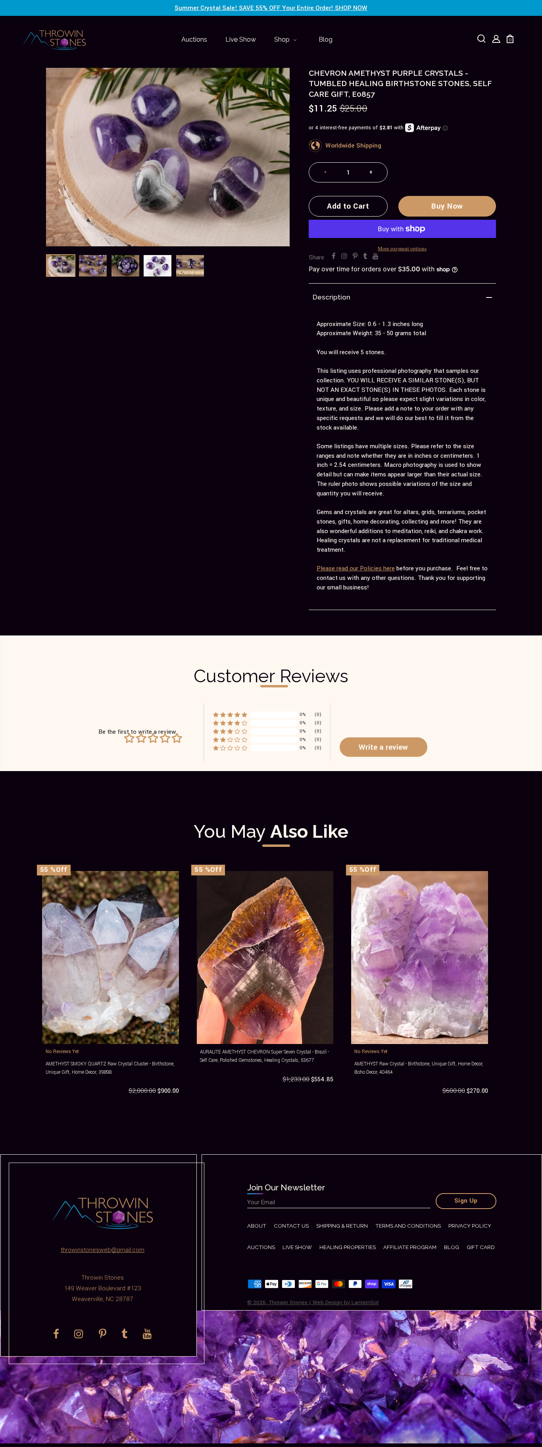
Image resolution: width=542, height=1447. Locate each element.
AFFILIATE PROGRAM (409, 1247)
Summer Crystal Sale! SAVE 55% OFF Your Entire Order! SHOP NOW (271, 8)
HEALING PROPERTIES (347, 1247)
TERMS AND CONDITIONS (408, 1226)
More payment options (402, 248)
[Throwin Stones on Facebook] (334, 256)
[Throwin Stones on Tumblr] (365, 256)
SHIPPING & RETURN (342, 1226)
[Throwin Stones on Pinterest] (355, 256)
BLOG (451, 1247)
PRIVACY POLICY (469, 1226)
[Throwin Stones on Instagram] (344, 256)
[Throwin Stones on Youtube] (376, 256)
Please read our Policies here (356, 568)
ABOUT (256, 1226)
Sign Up (466, 1200)
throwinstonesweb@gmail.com (102, 1249)
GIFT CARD (481, 1247)
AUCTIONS (261, 1247)
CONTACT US (291, 1226)
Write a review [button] (383, 747)
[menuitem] (194, 39)
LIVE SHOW (297, 1247)
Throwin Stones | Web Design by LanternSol (324, 1302)
